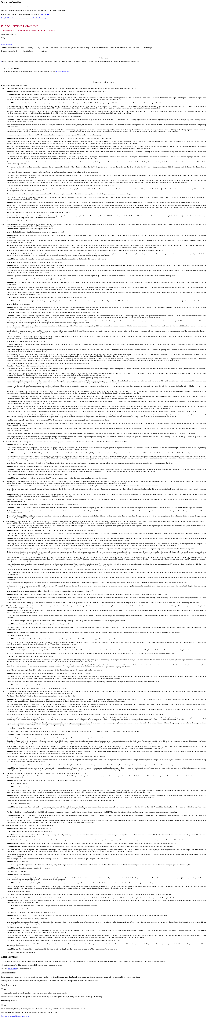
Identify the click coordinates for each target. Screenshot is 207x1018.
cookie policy (44, 14)
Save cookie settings (8, 1016)
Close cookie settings (22, 1016)
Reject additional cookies (27, 18)
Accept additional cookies (9, 18)
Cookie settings (41, 18)
